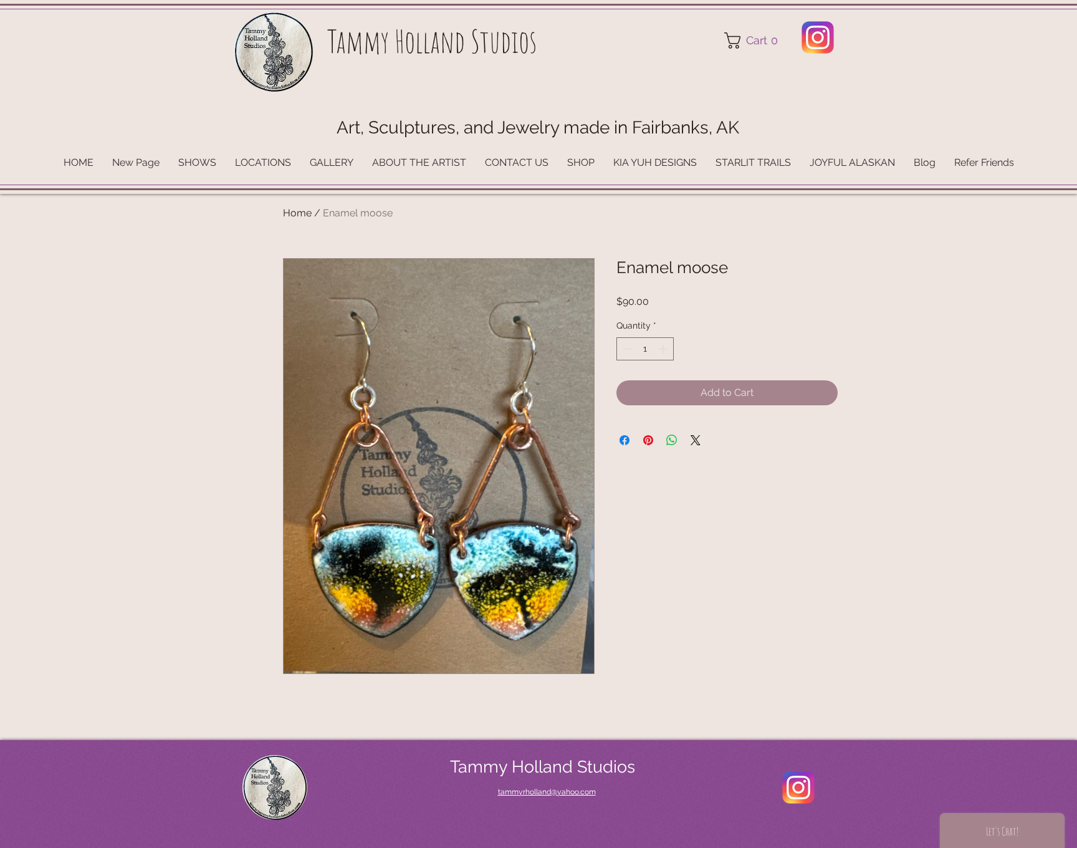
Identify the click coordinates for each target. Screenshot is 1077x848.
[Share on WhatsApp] (671, 440)
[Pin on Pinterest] (648, 440)
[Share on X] (695, 440)
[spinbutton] (645, 349)
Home (297, 213)
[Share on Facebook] (624, 440)
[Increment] (664, 349)
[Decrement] (626, 349)
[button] (755, 40)
